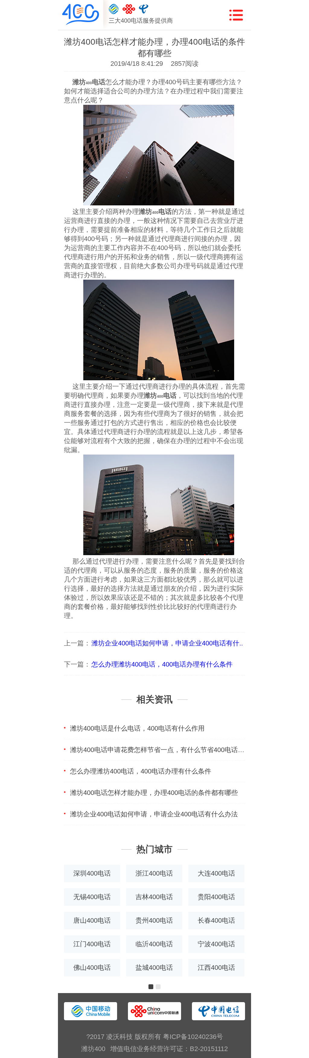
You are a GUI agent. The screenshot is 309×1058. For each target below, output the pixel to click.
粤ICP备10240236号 (193, 1036)
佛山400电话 (92, 967)
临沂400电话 (154, 944)
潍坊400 (93, 1049)
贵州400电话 (154, 920)
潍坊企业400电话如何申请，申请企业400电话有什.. (167, 643)
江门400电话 (92, 944)
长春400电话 (216, 920)
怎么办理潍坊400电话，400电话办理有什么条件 (162, 664)
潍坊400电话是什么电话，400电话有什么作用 (137, 728)
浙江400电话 (154, 873)
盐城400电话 (154, 967)
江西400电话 (216, 967)
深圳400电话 (92, 873)
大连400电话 (216, 873)
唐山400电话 (92, 920)
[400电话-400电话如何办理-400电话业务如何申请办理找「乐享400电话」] (80, 15)
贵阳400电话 (216, 897)
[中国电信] (143, 9)
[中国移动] (114, 9)
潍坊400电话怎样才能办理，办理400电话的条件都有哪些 (154, 792)
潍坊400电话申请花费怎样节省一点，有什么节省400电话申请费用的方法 (157, 750)
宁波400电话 (216, 944)
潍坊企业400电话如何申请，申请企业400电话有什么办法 (154, 814)
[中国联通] (129, 9)
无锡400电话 (92, 897)
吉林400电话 (154, 897)
